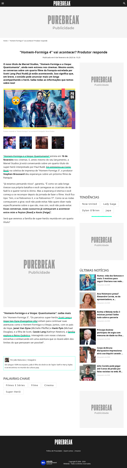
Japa (108, 210)
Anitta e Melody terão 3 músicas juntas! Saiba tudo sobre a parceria (108, 314)
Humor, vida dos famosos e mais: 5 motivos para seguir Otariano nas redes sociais (110, 279)
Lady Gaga (109, 203)
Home (5, 41)
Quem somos (68, 451)
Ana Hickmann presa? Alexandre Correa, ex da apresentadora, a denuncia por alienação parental (108, 299)
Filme (34, 385)
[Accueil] (63, 3)
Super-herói (13, 391)
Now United (89, 203)
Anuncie (78, 451)
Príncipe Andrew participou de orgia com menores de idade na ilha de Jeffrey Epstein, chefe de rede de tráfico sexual (110, 335)
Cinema (49, 385)
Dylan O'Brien (90, 210)
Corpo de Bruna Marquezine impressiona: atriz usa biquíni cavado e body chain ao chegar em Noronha (109, 353)
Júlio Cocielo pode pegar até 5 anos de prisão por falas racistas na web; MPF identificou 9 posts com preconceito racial (110, 372)
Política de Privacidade (54, 451)
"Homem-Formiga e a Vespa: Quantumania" (26, 156)
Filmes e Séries (15, 385)
